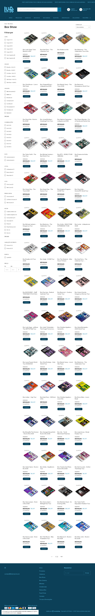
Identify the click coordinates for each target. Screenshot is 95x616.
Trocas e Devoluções (45, 599)
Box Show (37, 17)
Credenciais (65, 17)
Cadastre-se (74, 10)
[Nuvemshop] (53, 611)
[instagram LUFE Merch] (5, 568)
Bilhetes (55, 17)
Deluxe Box (76, 17)
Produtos (19, 17)
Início (10, 17)
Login (72, 9)
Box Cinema (46, 17)
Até (11, 266)
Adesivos (28, 17)
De (5, 266)
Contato (41, 596)
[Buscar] (59, 10)
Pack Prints (86, 17)
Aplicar (19, 270)
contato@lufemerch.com (12, 574)
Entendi (19, 613)
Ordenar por (79, 24)
